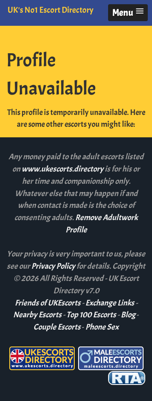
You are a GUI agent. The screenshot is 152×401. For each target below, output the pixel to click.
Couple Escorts (57, 327)
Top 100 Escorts (91, 315)
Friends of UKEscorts (48, 303)
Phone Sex (102, 327)
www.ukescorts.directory (63, 169)
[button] (128, 12)
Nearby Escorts (37, 315)
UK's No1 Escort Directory (50, 10)
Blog (128, 315)
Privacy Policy (53, 266)
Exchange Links (109, 303)
